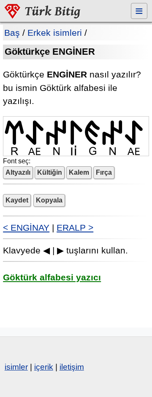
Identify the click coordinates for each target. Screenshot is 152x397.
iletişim (72, 366)
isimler (16, 366)
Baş (12, 32)
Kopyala (49, 200)
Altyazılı (17, 172)
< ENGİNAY (26, 227)
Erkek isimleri (54, 32)
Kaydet (16, 200)
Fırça (104, 172)
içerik (43, 366)
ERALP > (75, 227)
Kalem (79, 172)
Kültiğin (49, 172)
